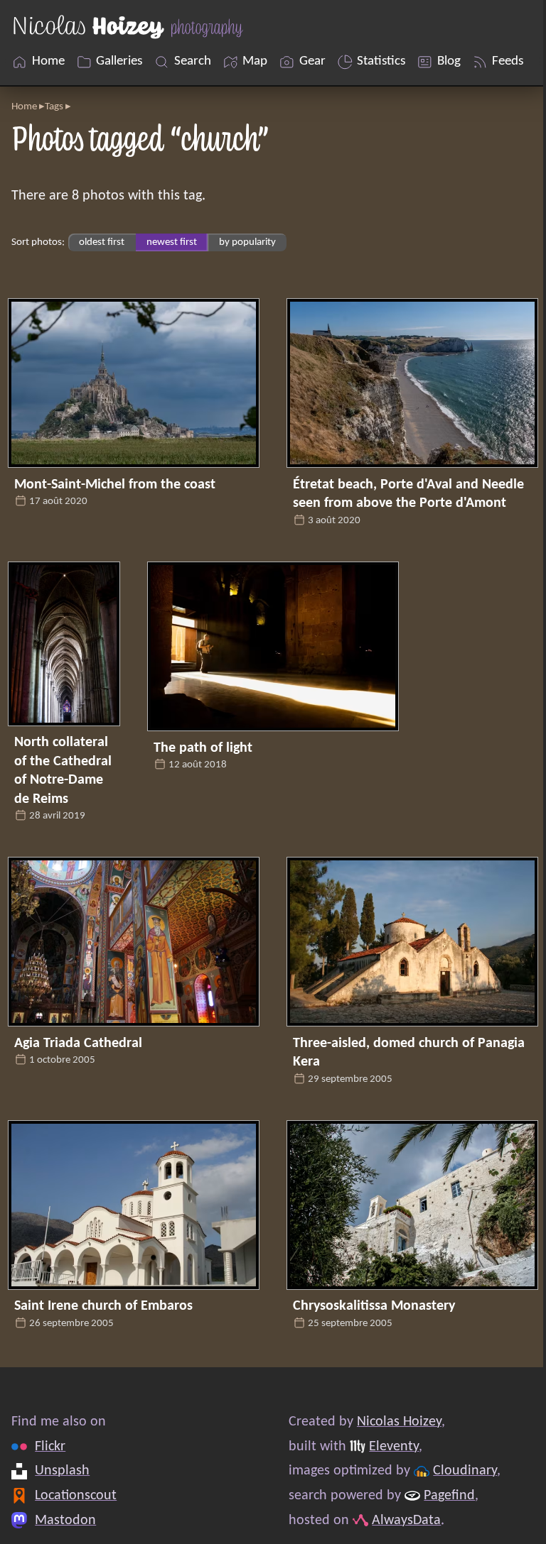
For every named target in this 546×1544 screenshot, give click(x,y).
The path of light (203, 748)
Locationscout (76, 1496)
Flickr (50, 1447)
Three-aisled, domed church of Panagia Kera (409, 1052)
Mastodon (65, 1520)
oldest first (101, 242)
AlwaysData (406, 1520)
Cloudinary (465, 1471)
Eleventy (394, 1447)
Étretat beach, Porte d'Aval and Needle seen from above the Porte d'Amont (408, 494)
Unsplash (62, 1471)
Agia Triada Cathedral (78, 1043)
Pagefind (449, 1496)
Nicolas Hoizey (399, 1422)
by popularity (247, 242)
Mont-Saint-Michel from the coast (114, 485)
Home (24, 107)
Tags (54, 107)
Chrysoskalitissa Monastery (374, 1306)
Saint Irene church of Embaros (103, 1306)
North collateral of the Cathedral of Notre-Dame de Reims (63, 770)
